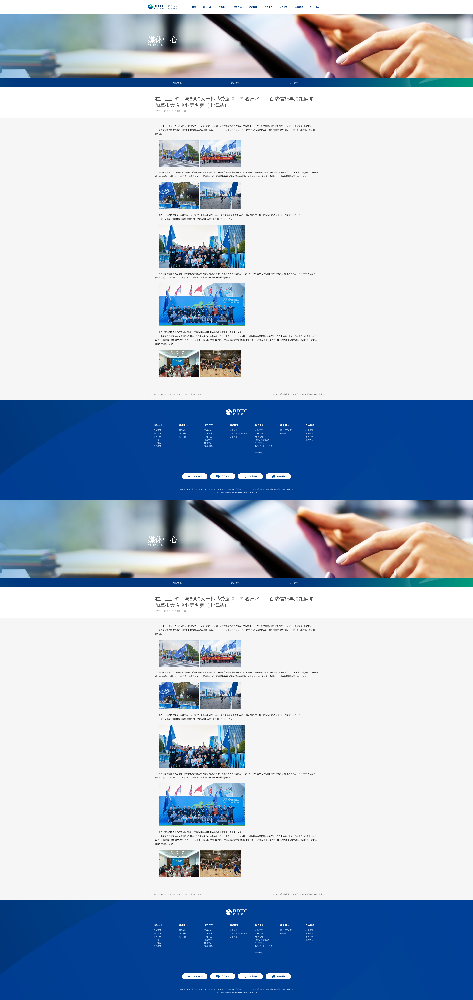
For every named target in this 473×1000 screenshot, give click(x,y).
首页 (194, 6)
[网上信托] (317, 7)
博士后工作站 (286, 430)
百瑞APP (198, 476)
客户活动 (259, 433)
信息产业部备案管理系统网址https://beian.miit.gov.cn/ (236, 492)
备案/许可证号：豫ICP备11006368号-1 (220, 489)
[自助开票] (324, 7)
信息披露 (233, 430)
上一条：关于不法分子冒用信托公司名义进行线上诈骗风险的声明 (176, 394)
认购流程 (259, 430)
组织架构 (158, 443)
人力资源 (299, 6)
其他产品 (208, 443)
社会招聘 (309, 430)
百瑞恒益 (208, 439)
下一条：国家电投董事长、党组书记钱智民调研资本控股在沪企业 (297, 394)
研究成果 (284, 433)
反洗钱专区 (260, 443)
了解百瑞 (158, 430)
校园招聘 (309, 433)
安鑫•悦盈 (208, 446)
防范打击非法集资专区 (264, 448)
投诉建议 (281, 476)
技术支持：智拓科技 (265, 489)
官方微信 (225, 476)
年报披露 (158, 439)
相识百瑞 (207, 6)
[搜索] (311, 7)
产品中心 (208, 430)
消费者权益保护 (262, 439)
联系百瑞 (158, 446)
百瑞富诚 (208, 433)
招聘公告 (309, 436)
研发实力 (284, 6)
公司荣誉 (158, 436)
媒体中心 (223, 6)
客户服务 (268, 6)
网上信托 (259, 436)
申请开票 (259, 452)
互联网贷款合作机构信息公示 (238, 435)
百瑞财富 (235, 82)
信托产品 (238, 6)
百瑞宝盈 (208, 436)
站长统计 (277, 489)
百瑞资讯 (177, 82)
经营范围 (158, 433)
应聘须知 (309, 439)
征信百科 (294, 82)
